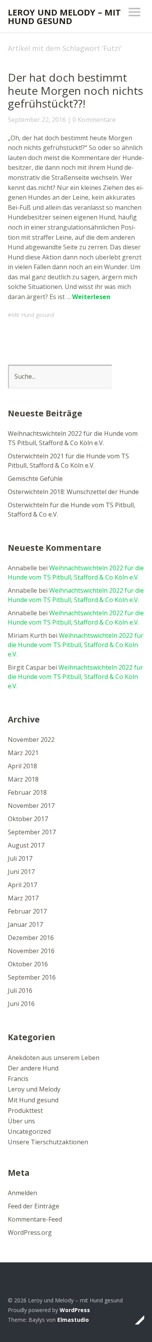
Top (136, 1320)
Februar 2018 (27, 792)
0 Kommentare (94, 119)
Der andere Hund (33, 1068)
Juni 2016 (21, 1003)
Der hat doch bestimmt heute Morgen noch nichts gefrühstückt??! (75, 90)
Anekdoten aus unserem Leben (53, 1057)
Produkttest (25, 1110)
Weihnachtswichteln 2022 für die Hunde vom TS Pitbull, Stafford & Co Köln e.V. (75, 644)
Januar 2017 (25, 924)
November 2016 (31, 951)
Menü (134, 12)
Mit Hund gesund (32, 315)
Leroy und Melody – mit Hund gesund (64, 16)
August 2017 (26, 845)
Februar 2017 (27, 911)
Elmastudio (73, 1319)
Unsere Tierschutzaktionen (48, 1142)
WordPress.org (30, 1232)
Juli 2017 (20, 858)
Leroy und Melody (34, 1089)
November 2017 (31, 805)
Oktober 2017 (28, 819)
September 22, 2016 (37, 119)
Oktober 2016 (28, 964)
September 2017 (32, 832)
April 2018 (22, 766)
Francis (18, 1078)
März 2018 (23, 779)
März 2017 (23, 898)
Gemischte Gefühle (35, 478)
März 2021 (23, 752)
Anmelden (22, 1193)
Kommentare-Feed (35, 1219)
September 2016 (32, 977)
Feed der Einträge (33, 1206)
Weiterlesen (91, 296)
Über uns (21, 1121)
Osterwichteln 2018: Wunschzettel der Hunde (73, 491)
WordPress (75, 1310)
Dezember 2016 (31, 937)
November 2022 (31, 739)
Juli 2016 (20, 990)
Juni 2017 (21, 871)
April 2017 (22, 885)
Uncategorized (29, 1131)
